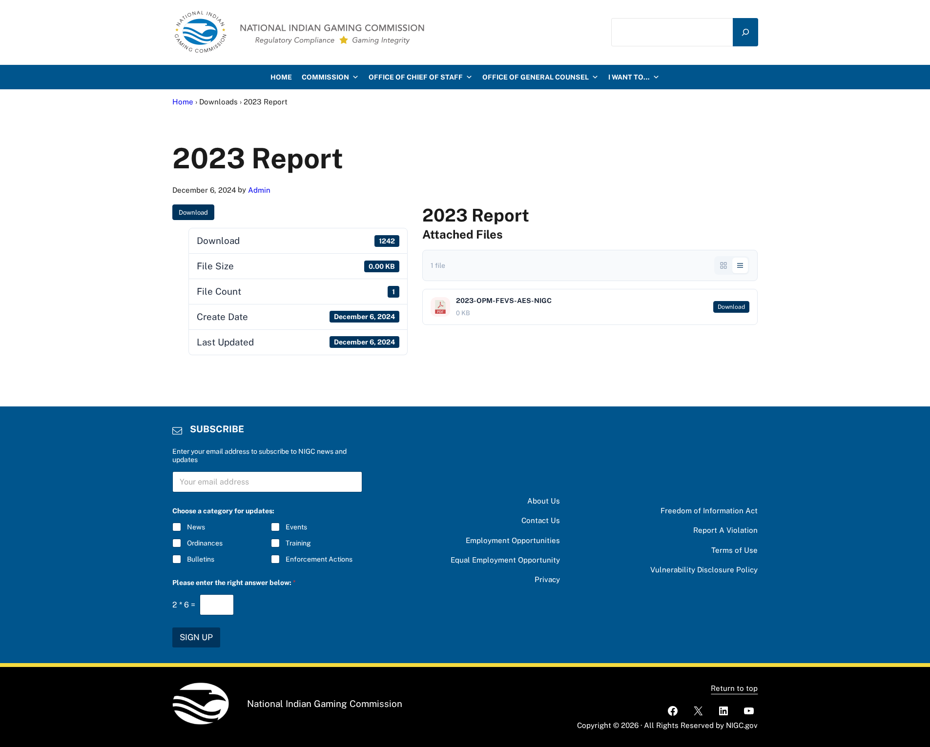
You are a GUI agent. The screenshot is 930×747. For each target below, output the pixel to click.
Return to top (734, 688)
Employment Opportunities (513, 540)
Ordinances (205, 543)
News (196, 527)
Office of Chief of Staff (416, 77)
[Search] (745, 32)
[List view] (740, 265)
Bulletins (200, 559)
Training (298, 543)
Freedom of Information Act (709, 510)
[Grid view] (723, 265)
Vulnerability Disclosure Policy (704, 569)
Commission (325, 77)
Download (193, 212)
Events (296, 527)
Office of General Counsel (535, 77)
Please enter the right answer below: (234, 582)
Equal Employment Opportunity (505, 560)
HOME (281, 77)
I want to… (629, 77)
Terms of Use (734, 550)
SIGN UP (196, 637)
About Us (543, 501)
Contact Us (540, 520)
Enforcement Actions (319, 559)
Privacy (547, 579)
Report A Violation (725, 530)
